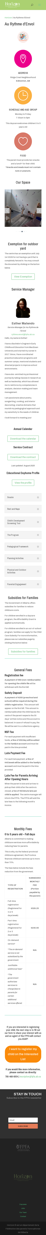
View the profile (23, 482)
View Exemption (23, 276)
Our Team (23, 1212)
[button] (7, 210)
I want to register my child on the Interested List (23, 1054)
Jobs (23, 1208)
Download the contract (23, 457)
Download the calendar (23, 438)
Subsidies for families (23, 651)
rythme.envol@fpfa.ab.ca (23, 334)
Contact (23, 1216)
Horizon (8, 18)
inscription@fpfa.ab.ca (30, 1076)
